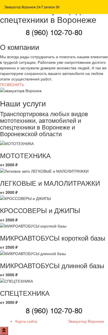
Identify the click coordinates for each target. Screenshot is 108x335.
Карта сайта (26, 321)
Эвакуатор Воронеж (86, 321)
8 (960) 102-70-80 (54, 32)
